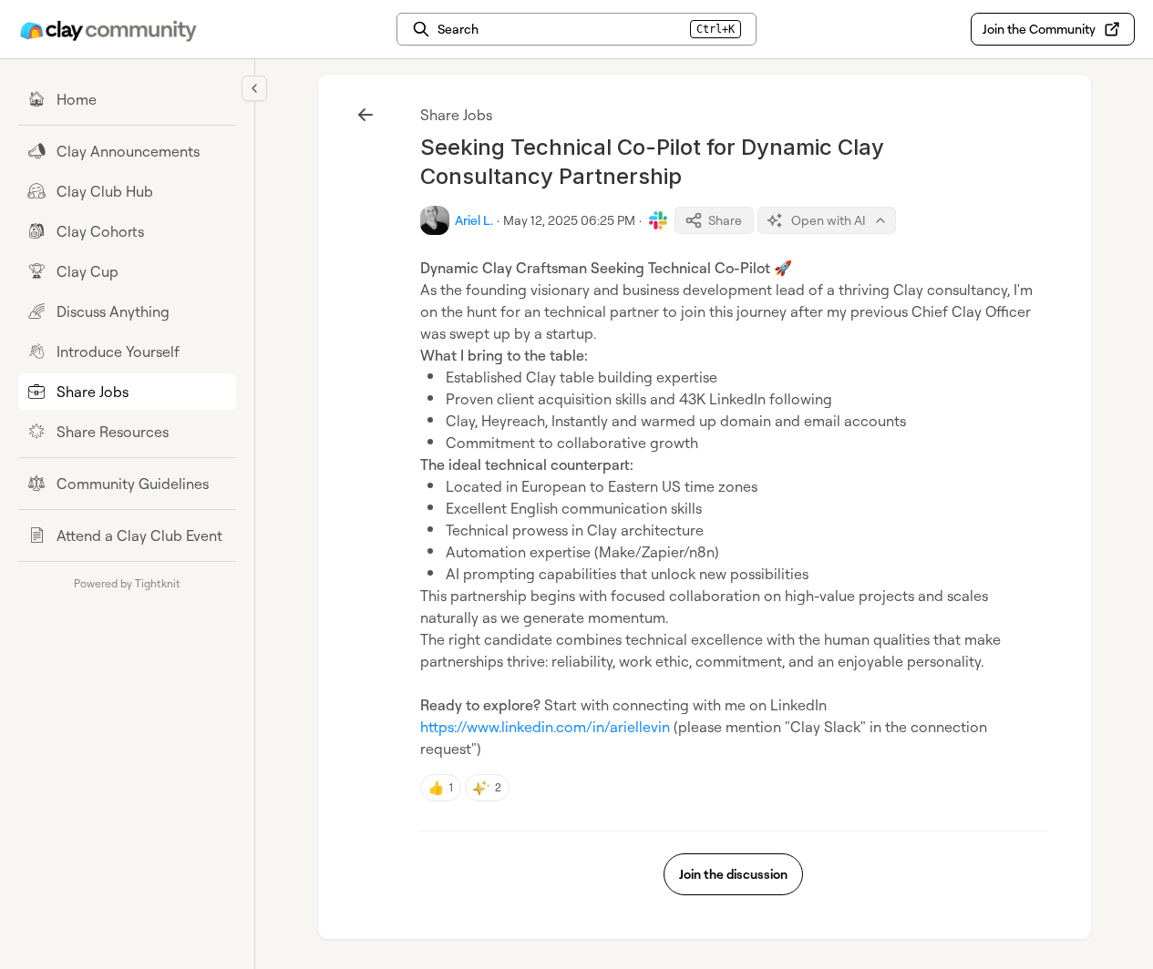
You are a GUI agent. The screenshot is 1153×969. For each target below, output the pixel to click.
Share (725, 220)
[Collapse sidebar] (254, 88)
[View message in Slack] (658, 220)
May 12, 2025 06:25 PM (569, 220)
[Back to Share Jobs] (365, 115)
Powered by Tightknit (127, 583)
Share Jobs (456, 115)
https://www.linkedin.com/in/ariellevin (545, 727)
